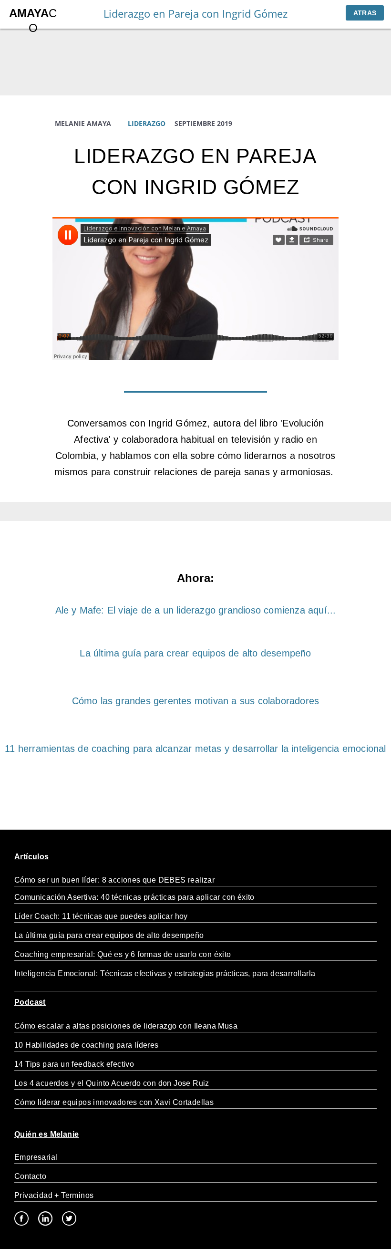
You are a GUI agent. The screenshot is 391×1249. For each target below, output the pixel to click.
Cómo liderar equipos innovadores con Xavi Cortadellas (114, 1102)
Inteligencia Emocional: (57, 973)
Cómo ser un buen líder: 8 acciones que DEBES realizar (115, 880)
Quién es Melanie (46, 1134)
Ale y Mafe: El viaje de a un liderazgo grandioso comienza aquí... (195, 610)
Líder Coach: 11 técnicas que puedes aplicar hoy (101, 916)
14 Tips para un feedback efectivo (74, 1064)
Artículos (31, 857)
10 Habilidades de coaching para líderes (86, 1045)
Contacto (30, 1176)
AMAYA (29, 13)
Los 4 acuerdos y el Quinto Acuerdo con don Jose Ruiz (111, 1083)
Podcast (30, 1002)
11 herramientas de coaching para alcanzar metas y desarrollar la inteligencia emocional (195, 748)
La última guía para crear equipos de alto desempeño (195, 653)
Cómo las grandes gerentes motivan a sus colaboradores (195, 701)
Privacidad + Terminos (53, 1195)
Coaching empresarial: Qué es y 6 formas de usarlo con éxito (122, 954)
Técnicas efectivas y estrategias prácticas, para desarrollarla (208, 973)
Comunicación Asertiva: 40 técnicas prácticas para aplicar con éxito (134, 897)
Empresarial (35, 1157)
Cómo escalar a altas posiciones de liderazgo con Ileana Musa (125, 1026)
